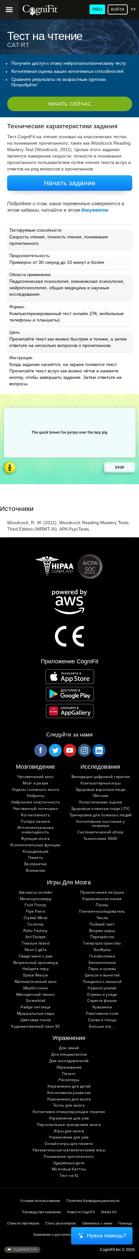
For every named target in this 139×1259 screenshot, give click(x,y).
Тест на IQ (68, 1176)
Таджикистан (24, 1249)
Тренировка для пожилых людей (101, 815)
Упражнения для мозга (69, 1099)
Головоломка (102, 956)
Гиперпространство (102, 943)
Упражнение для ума (69, 1137)
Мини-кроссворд (35, 899)
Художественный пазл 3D (35, 1026)
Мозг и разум (35, 783)
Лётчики (101, 796)
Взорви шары (102, 931)
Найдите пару (35, 969)
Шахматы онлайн (35, 892)
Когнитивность (35, 815)
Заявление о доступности (54, 1235)
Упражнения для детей (69, 1086)
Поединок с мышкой (102, 982)
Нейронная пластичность (35, 802)
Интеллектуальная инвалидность (35, 830)
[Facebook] (40, 750)
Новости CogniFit (81, 1212)
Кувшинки (102, 1007)
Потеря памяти (35, 822)
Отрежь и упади (102, 995)
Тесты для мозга (69, 1105)
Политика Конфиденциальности (92, 1201)
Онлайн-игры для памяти (69, 1144)
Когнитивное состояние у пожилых (100, 824)
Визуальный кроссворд (35, 963)
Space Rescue (35, 975)
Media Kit (109, 1212)
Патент (69, 1074)
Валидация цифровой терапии (100, 777)
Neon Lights (36, 950)
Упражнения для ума (69, 1118)
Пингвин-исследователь (102, 911)
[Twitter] (55, 750)
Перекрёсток (102, 937)
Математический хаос (36, 982)
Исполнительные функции (35, 845)
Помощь (125, 1223)
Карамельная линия (102, 899)
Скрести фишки (102, 1001)
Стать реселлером (60, 1223)
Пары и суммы (102, 969)
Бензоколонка (102, 963)
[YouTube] (69, 750)
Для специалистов (69, 1054)
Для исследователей (69, 1061)
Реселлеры (69, 1080)
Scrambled (35, 1001)
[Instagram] (84, 750)
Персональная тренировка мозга (69, 1125)
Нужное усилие (102, 988)
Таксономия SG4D (100, 839)
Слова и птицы (102, 1020)
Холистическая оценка (101, 802)
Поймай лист (102, 924)
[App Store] (70, 676)
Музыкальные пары (36, 1014)
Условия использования (40, 1201)
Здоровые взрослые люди (100, 790)
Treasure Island (36, 943)
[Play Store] (70, 694)
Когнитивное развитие (69, 1093)
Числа (102, 918)
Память (35, 858)
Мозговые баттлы (69, 1169)
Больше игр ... (102, 1026)
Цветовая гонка (35, 1020)
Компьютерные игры (100, 783)
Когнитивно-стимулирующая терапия (69, 1112)
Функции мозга (35, 839)
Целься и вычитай (102, 975)
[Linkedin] (98, 750)
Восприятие (35, 864)
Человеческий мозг (35, 777)
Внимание (35, 871)
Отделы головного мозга (35, 790)
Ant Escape (35, 937)
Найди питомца (35, 1007)
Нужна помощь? (106, 1235)
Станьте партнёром (23, 1223)
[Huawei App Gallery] (70, 711)
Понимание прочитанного (69, 1157)
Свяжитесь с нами (97, 1223)
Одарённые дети (68, 1163)
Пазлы (102, 905)
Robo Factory (35, 931)
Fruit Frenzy (35, 905)
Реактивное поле (102, 1014)
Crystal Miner (36, 918)
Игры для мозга (69, 1131)
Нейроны (35, 796)
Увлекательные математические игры (68, 1150)
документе (94, 210)
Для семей (69, 1048)
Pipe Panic (35, 911)
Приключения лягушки (102, 892)
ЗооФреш (102, 950)
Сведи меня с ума (36, 956)
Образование (69, 1067)
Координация (36, 852)
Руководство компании (41, 1212)
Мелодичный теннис (35, 995)
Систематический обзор (100, 832)
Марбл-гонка (35, 988)
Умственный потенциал (35, 809)
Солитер (35, 924)
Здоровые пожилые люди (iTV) (100, 809)
